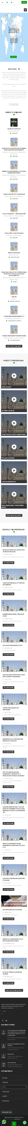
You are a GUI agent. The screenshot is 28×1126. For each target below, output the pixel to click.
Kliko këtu (13, 56)
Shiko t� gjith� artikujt (14, 990)
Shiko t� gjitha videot (14, 515)
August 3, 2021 (9, 778)
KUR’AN (14, 297)
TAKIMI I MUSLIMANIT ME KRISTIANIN (14, 336)
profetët (15, 133)
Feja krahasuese (15, 340)
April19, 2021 (8, 912)
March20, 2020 (8, 976)
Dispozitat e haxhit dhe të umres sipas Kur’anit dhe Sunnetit (14, 149)
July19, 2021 (8, 815)
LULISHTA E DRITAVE (14, 129)
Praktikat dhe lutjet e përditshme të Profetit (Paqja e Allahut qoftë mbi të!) (14, 273)
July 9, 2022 (8, 743)
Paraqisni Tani (6, 1112)
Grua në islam (15, 257)
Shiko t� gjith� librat (14, 346)
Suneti (15, 281)
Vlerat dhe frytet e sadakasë (14, 194)
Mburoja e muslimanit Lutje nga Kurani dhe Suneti (14, 172)
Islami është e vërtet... (15, 320)
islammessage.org (9, 1119)
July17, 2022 (8, 679)
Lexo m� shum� (13, 104)
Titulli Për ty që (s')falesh (14, 233)
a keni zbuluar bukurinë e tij (14, 316)
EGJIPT (4, 1011)
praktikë (15, 156)
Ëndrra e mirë (10, 1054)
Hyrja (24, 2)
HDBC (21, 1119)
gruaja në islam (14, 253)
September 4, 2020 (9, 943)
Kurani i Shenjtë (15, 301)
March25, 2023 (8, 554)
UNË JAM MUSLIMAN (11, 1062)
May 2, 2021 (8, 883)
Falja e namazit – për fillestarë (14, 214)
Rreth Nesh (17, 1008)
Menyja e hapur (25, 9)
